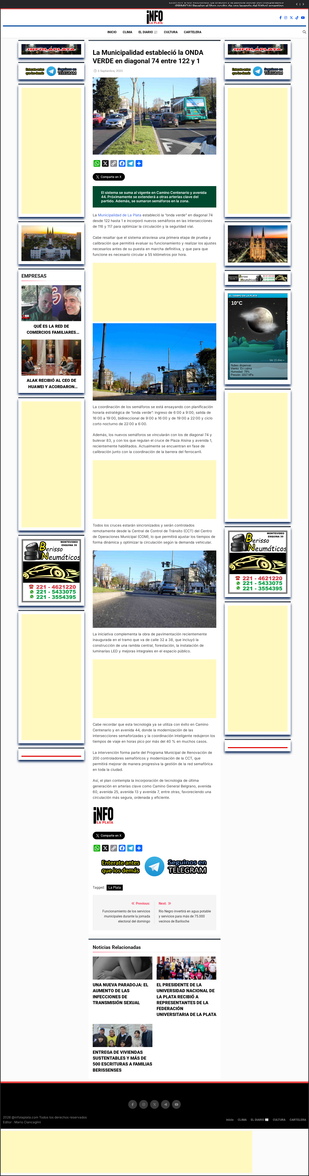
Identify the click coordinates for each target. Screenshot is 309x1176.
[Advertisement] (51, 151)
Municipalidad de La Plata (120, 215)
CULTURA (171, 32)
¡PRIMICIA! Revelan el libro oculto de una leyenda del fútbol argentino (229, 4)
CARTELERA (192, 32)
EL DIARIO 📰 (148, 32)
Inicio (111, 32)
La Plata (114, 888)
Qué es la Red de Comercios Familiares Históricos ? (51, 332)
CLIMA (127, 32)
